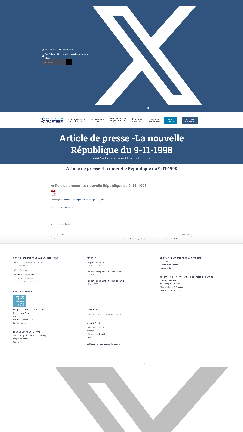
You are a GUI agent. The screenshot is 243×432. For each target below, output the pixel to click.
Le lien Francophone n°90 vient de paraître (106, 280)
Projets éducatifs (20, 338)
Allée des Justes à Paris (170, 283)
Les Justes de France (22, 313)
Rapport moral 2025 (97, 262)
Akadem (90, 330)
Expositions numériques (170, 290)
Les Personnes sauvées (23, 319)
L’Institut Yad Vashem (169, 264)
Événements (165, 268)
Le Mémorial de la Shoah (97, 327)
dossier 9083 (70, 207)
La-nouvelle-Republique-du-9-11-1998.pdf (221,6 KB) (83, 200)
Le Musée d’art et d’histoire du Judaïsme (104, 344)
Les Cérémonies (20, 323)
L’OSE (89, 340)
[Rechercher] (57, 62)
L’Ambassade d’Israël (96, 334)
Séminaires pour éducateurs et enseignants (32, 335)
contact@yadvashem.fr (27, 274)
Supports (17, 342)
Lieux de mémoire (168, 280)
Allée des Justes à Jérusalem (172, 287)
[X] (147, 55)
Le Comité (164, 261)
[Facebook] (145, 3)
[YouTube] (148, 108)
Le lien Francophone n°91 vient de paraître (106, 271)
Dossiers (17, 316)
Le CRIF (90, 337)
